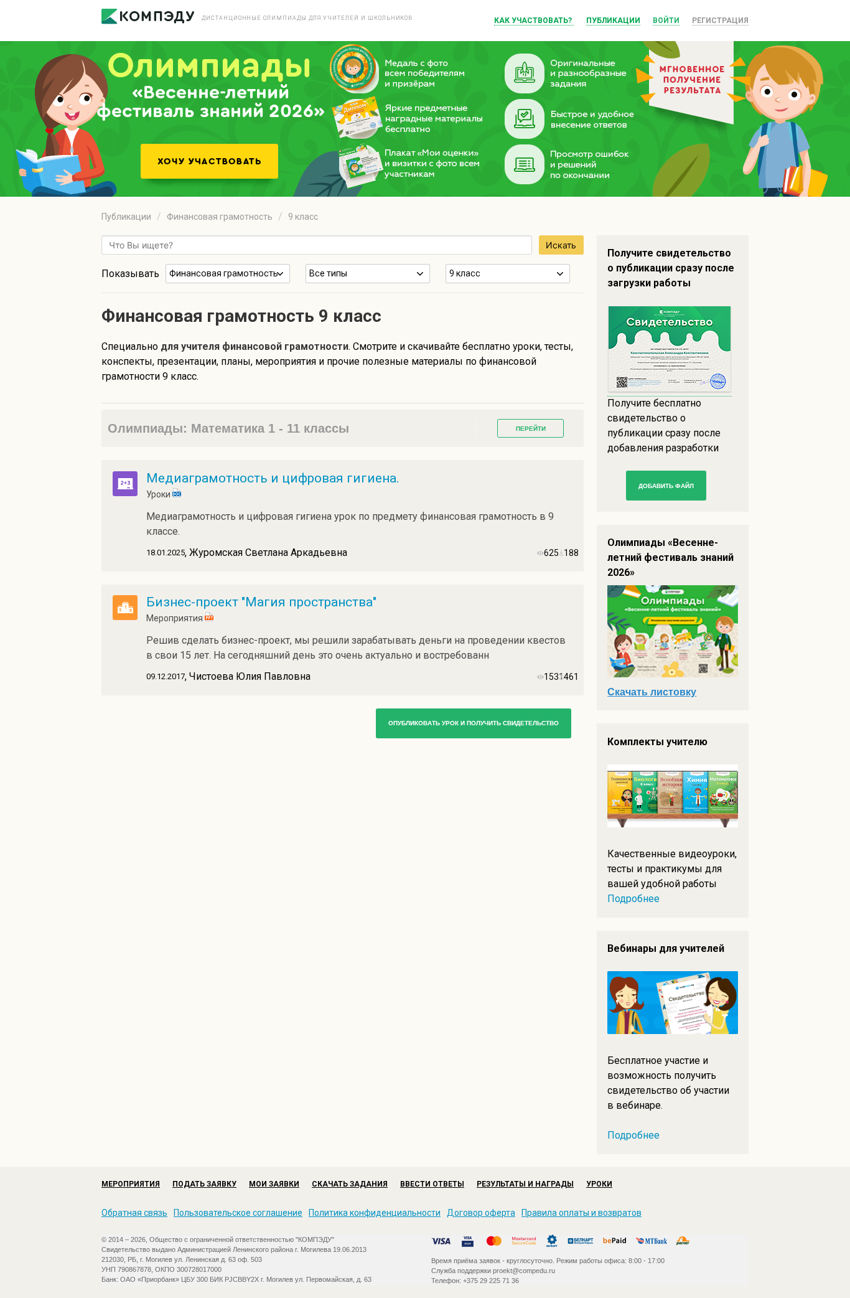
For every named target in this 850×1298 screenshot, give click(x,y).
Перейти (531, 428)
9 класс (303, 217)
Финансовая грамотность (220, 217)
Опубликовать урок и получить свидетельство (473, 723)
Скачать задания (350, 1184)
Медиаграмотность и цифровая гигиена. (272, 478)
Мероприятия (130, 1184)
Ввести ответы (432, 1184)
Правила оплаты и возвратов (581, 1213)
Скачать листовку (651, 692)
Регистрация (720, 20)
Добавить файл (666, 485)
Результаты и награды (525, 1184)
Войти (666, 20)
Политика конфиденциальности (375, 1213)
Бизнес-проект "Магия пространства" (261, 602)
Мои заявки (274, 1184)
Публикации (613, 20)
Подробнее (633, 899)
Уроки (599, 1184)
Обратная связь (134, 1213)
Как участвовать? (534, 20)
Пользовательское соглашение (238, 1213)
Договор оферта (481, 1213)
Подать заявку (204, 1184)
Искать (561, 245)
